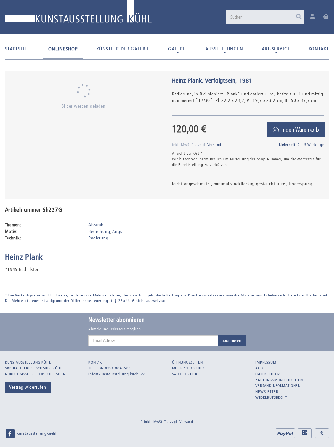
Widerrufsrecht (271, 397)
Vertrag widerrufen (27, 387)
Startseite (17, 49)
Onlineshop (63, 49)
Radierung (98, 238)
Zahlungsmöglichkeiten (279, 380)
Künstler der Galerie (123, 49)
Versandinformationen (278, 386)
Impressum (265, 362)
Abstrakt (96, 225)
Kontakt (319, 49)
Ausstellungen (224, 49)
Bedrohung (99, 231)
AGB (259, 368)
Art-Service (276, 49)
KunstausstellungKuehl (35, 433)
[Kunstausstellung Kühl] (78, 14)
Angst (118, 231)
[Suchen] (299, 17)
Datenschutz (267, 374)
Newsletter (266, 392)
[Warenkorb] (326, 17)
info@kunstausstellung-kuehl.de (116, 374)
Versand (214, 144)
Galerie (177, 49)
